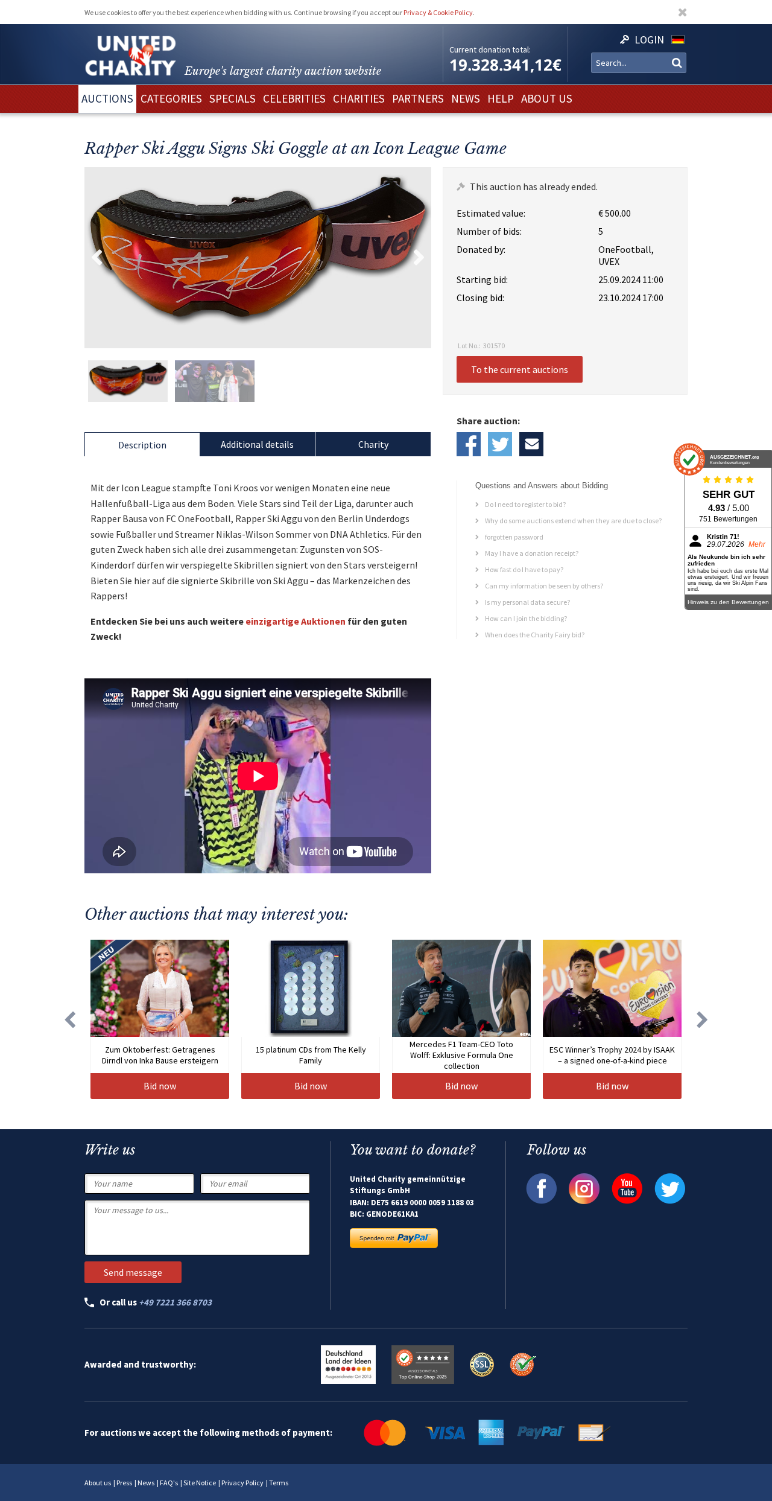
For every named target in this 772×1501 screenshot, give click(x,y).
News (146, 1482)
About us (97, 1482)
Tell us (531, 444)
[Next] (703, 1019)
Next (419, 257)
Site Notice (199, 1482)
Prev (96, 257)
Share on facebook (469, 444)
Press (124, 1482)
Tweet (500, 444)
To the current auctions (519, 369)
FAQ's (169, 1482)
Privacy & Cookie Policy (438, 12)
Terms (278, 1482)
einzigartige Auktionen (295, 621)
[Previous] (69, 1019)
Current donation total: (490, 49)
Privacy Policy (242, 1482)
